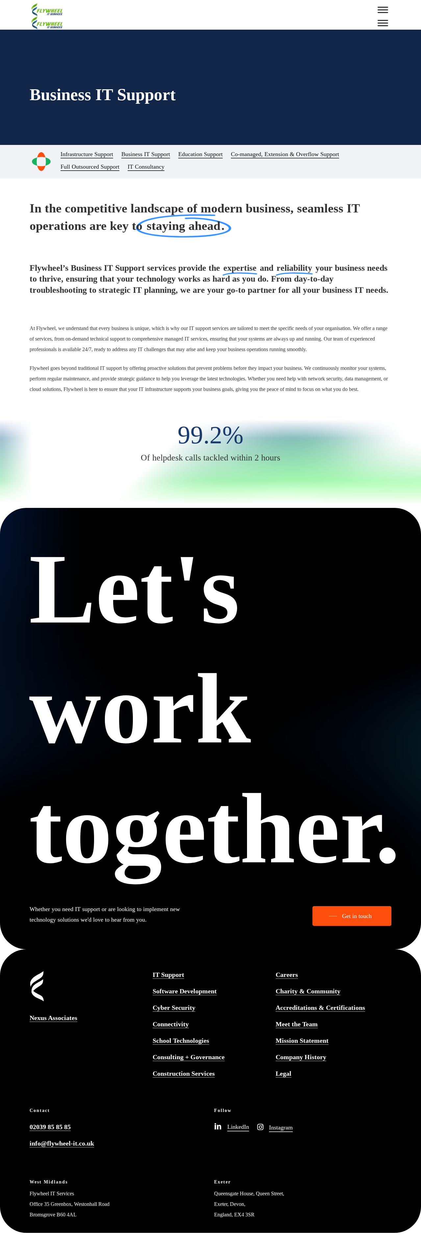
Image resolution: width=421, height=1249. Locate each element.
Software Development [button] (185, 991)
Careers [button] (287, 974)
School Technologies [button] (181, 1040)
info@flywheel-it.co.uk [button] (62, 1143)
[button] (352, 916)
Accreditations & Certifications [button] (320, 1007)
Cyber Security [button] (174, 1007)
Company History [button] (301, 1057)
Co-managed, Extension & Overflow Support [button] (285, 154)
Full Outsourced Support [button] (90, 166)
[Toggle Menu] (383, 10)
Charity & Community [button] (308, 991)
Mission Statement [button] (302, 1040)
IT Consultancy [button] (146, 166)
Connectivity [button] (171, 1024)
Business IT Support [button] (145, 154)
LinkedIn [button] (238, 1127)
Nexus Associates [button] (53, 1017)
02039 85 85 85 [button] (50, 1126)
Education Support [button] (200, 154)
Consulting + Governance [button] (189, 1057)
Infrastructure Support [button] (87, 154)
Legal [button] (283, 1073)
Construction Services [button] (184, 1073)
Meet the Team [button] (297, 1024)
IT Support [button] (168, 974)
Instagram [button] (281, 1127)
